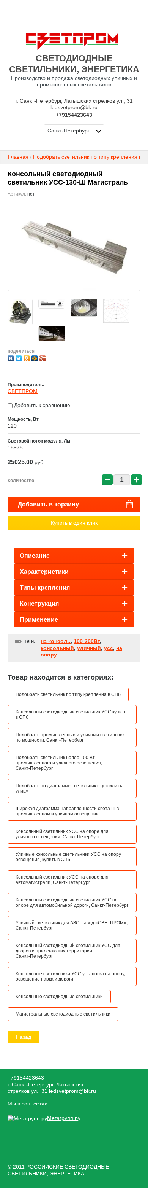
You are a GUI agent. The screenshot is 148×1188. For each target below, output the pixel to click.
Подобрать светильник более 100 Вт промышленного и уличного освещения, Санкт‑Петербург (59, 763)
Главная (18, 157)
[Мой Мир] (35, 357)
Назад (23, 1037)
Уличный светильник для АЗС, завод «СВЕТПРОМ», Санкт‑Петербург (72, 925)
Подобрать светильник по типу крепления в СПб (68, 694)
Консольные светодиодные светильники (59, 996)
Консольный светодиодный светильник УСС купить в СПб (71, 714)
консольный (57, 648)
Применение (39, 619)
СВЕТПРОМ (23, 391)
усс (108, 648)
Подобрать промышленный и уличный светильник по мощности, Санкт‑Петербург (70, 737)
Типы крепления (45, 587)
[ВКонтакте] (12, 357)
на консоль (56, 641)
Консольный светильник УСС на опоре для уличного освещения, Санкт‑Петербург (62, 834)
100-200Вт (87, 641)
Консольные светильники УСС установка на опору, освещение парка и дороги (70, 976)
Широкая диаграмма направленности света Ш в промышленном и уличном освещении (67, 811)
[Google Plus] (43, 357)
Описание (35, 556)
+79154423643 (74, 115)
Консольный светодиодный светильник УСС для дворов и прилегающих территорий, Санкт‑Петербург (68, 951)
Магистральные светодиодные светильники (63, 1014)
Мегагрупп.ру (63, 1118)
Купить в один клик (74, 523)
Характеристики (44, 572)
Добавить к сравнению (41, 405)
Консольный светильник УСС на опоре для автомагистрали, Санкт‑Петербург (62, 879)
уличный (89, 648)
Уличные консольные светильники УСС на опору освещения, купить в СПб (68, 857)
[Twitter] (20, 357)
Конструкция (39, 603)
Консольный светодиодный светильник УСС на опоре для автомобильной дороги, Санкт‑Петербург (72, 902)
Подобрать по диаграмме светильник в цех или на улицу (70, 788)
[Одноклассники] (27, 357)
